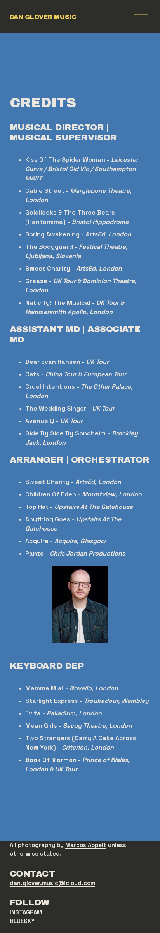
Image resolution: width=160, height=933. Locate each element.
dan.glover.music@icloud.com (52, 883)
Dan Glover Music (43, 17)
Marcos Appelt (85, 845)
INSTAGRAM (26, 912)
